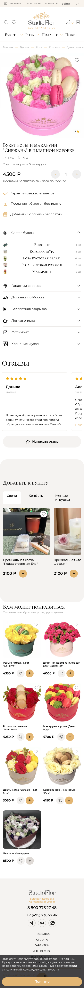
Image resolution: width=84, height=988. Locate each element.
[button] (5, 4)
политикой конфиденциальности (31, 969)
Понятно (42, 981)
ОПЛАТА (42, 939)
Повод (71, 34)
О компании (33, 3)
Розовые (54, 47)
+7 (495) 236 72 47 (42, 915)
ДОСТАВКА (42, 933)
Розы (30, 34)
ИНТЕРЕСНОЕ (42, 951)
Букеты (12, 34)
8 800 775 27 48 (42, 907)
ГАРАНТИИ (42, 945)
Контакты (51, 3)
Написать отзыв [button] (45, 441)
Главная (8, 47)
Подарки (50, 34)
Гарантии (15, 3)
